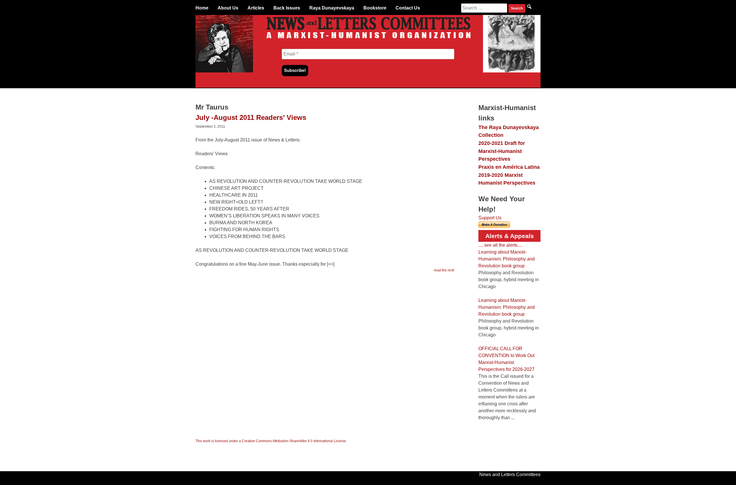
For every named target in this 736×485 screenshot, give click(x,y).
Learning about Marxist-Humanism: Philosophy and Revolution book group (506, 259)
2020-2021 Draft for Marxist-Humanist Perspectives (501, 151)
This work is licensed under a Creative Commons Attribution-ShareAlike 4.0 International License (270, 441)
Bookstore (374, 7)
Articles (256, 7)
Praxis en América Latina (509, 167)
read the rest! (444, 270)
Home (201, 7)
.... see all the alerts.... (500, 245)
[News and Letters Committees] (368, 39)
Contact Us (408, 7)
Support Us (489, 217)
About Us (228, 7)
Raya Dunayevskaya (331, 7)
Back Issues (286, 7)
